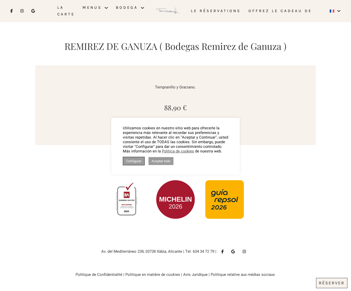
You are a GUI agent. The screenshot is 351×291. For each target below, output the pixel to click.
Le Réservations (216, 10)
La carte (66, 10)
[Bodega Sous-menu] (142, 8)
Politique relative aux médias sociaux (243, 274)
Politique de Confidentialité (99, 274)
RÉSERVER (332, 282)
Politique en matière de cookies (152, 274)
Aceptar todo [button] (161, 161)
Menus (92, 7)
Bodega (127, 7)
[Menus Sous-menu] (106, 8)
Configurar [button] (133, 161)
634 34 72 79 (203, 251)
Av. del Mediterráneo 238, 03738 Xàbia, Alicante (141, 251)
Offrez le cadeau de (280, 10)
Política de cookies (178, 151)
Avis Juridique (195, 274)
